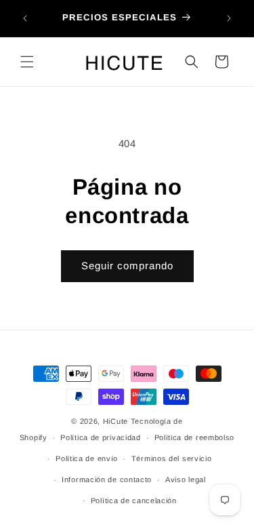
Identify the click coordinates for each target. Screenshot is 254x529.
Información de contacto (107, 479)
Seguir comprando (127, 265)
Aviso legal (185, 479)
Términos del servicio (171, 458)
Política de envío (87, 458)
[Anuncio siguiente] (229, 18)
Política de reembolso (194, 437)
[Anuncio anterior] (25, 18)
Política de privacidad (100, 437)
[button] (27, 62)
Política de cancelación (134, 500)
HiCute (115, 421)
